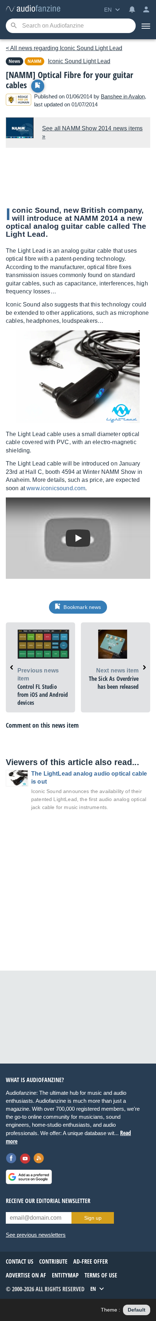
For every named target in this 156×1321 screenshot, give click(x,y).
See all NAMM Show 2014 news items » (92, 132)
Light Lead (79, 61)
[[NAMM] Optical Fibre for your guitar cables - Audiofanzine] (33, 9)
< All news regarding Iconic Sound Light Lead (64, 48)
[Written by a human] (18, 101)
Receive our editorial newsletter (48, 1201)
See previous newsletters (36, 1235)
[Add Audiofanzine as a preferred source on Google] (29, 1177)
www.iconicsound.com (55, 488)
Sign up (93, 1218)
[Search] (14, 26)
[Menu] (145, 26)
